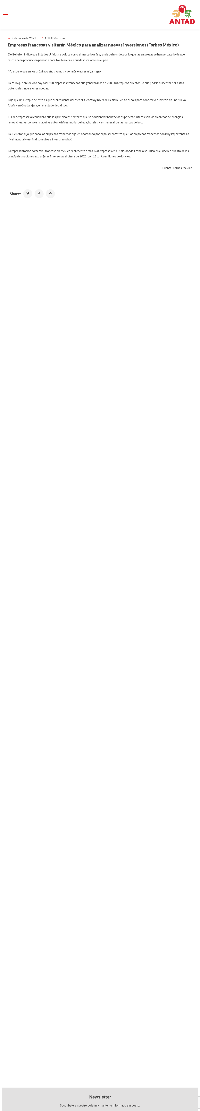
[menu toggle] (5, 14)
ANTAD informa (55, 38)
